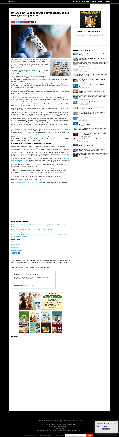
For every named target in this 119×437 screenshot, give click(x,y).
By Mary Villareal (87, 99)
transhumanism (85, 1)
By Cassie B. (86, 104)
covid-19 (35, 260)
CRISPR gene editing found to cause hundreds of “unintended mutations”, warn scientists (34, 232)
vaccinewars (76, 1)
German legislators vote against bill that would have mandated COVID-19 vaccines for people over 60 (93, 64)
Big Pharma (22, 260)
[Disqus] (41, 355)
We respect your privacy (52, 422)
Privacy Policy (59, 432)
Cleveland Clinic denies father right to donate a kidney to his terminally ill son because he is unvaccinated (92, 150)
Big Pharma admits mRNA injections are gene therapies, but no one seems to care (32, 229)
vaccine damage (51, 262)
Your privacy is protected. (18, 285)
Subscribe (89, 435)
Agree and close (105, 429)
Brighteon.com (15, 242)
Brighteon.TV (19, 67)
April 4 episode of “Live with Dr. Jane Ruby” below (31, 182)
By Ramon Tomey (87, 87)
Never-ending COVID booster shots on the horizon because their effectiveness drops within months (93, 145)
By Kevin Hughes (87, 82)
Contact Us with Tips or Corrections (59, 428)
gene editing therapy (16, 61)
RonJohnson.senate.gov (17, 250)
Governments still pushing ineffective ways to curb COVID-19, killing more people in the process (92, 108)
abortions (108, 1)
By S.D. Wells (86, 157)
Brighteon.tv (29, 260)
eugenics (94, 1)
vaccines (18, 264)
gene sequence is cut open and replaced (38, 79)
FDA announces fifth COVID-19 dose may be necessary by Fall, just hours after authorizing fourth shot (92, 113)
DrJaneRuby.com (15, 244)
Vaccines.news (18, 179)
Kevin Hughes (22, 19)
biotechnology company (17, 99)
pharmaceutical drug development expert (28, 70)
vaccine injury (59, 262)
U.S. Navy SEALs (43, 262)
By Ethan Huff (86, 55)
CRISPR (39, 260)
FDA (55, 260)
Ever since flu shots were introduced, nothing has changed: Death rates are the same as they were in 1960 (93, 118)
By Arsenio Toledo (87, 61)
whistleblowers (25, 264)
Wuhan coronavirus (34, 264)
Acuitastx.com (14, 247)
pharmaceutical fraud (32, 262)
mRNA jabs (24, 262)
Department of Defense (48, 260)
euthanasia (100, 1)
